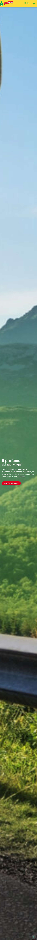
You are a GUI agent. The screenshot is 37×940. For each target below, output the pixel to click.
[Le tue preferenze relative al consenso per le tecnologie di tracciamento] (34, 937)
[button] (34, 3)
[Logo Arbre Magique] (6, 3)
